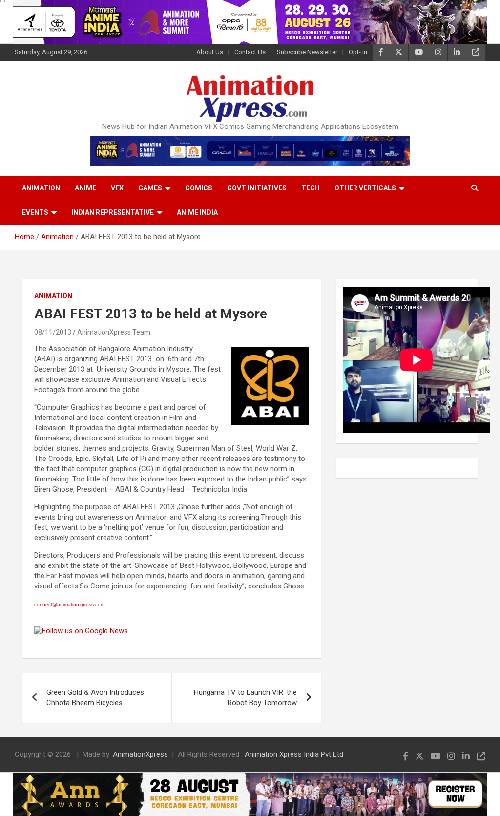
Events (35, 212)
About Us (209, 52)
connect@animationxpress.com (69, 604)
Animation (41, 188)
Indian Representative (112, 212)
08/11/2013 (52, 332)
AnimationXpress (140, 754)
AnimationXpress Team (113, 332)
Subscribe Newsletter (307, 52)
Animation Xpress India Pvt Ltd (294, 754)
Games (150, 188)
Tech (310, 188)
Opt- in (358, 52)
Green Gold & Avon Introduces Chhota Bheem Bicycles (95, 697)
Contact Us (250, 52)
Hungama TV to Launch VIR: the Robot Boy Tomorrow (245, 697)
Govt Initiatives (257, 188)
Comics (198, 188)
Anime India (197, 212)
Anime (85, 188)
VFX (117, 188)
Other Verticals (365, 188)
